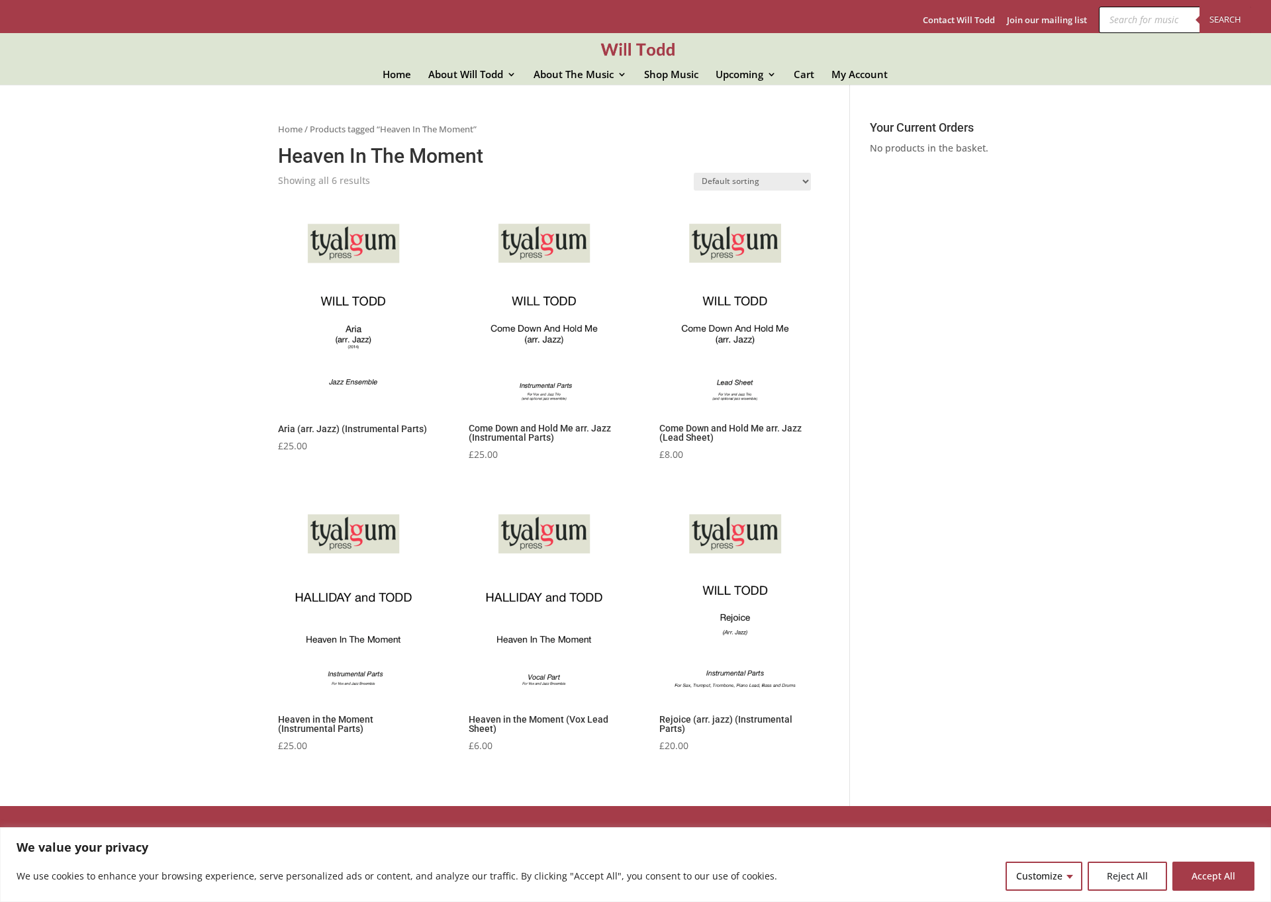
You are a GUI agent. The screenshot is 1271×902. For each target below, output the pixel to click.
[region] (635, 864)
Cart (804, 75)
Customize (1039, 876)
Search (1225, 19)
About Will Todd (465, 75)
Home (397, 75)
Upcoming (739, 75)
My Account (859, 75)
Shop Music (671, 75)
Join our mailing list (1047, 21)
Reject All (1127, 876)
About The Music (574, 75)
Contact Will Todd (959, 21)
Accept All (1213, 876)
